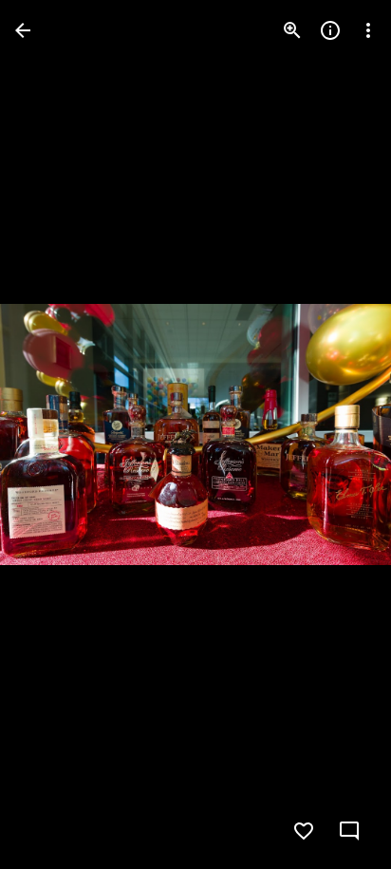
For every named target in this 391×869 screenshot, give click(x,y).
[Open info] (330, 30)
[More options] (368, 30)
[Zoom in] (292, 30)
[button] (53, 435)
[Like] (303, 831)
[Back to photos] (23, 30)
